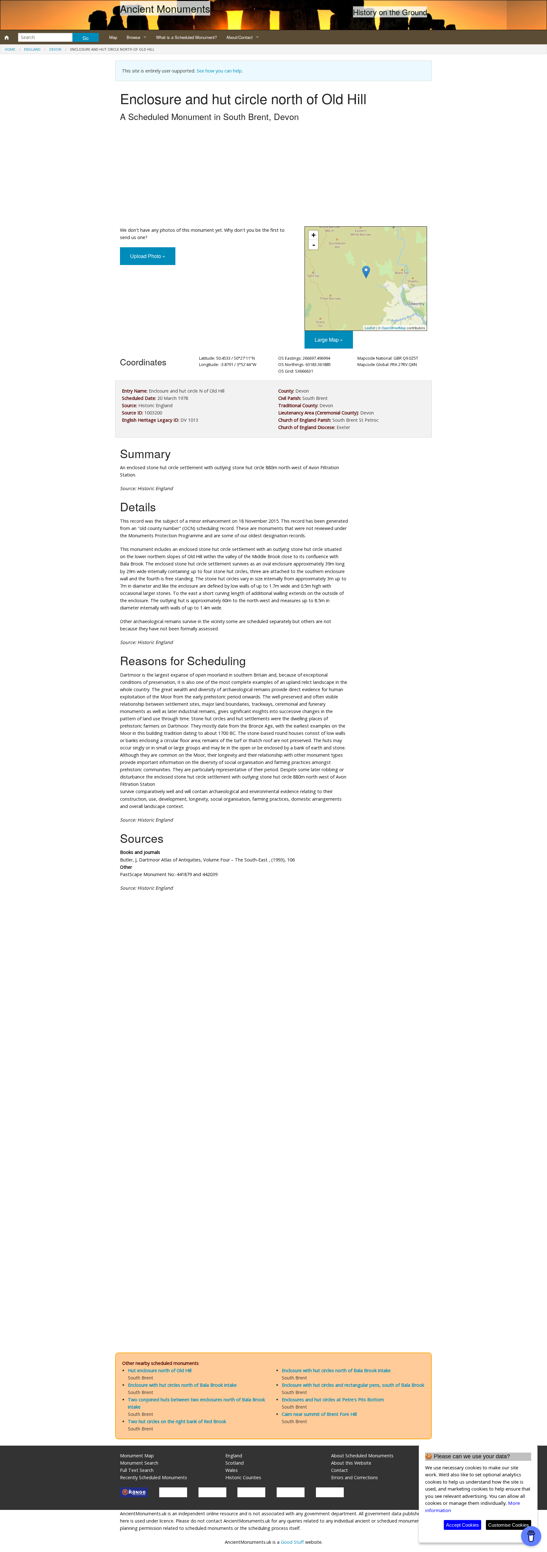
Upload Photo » (147, 256)
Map (113, 37)
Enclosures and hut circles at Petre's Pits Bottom (333, 1400)
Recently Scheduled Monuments (153, 1477)
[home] (6, 37)
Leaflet (370, 327)
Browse (133, 37)
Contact (339, 1470)
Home (10, 49)
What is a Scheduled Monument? (186, 37)
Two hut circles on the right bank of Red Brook (177, 1421)
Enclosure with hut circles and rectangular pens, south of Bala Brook (353, 1385)
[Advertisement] (273, 175)
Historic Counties (243, 1477)
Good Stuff (292, 1542)
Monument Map (137, 1456)
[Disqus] (273, 1086)
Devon (55, 49)
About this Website (351, 1463)
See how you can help (219, 71)
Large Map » (329, 339)
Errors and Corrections (354, 1477)
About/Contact (239, 37)
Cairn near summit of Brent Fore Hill (319, 1414)
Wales (231, 1470)
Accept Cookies (462, 1525)
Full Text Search (137, 1470)
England (32, 49)
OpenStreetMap (393, 327)
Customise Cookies (508, 1525)
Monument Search (139, 1463)
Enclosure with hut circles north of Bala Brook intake (182, 1385)
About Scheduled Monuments (362, 1456)
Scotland (234, 1463)
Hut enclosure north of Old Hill (160, 1370)
